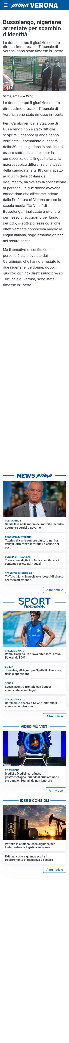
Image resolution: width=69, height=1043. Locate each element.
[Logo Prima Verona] (34, 5)
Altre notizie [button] (54, 590)
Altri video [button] (56, 790)
